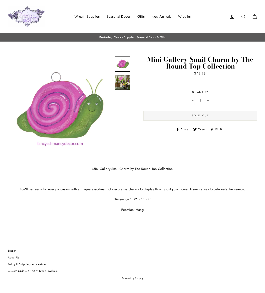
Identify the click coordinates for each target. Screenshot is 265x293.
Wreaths (184, 16)
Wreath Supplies (87, 16)
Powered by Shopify (132, 278)
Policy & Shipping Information (27, 264)
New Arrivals (161, 16)
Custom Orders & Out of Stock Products (33, 271)
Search (12, 251)
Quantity (200, 92)
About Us (13, 257)
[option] (132, 37)
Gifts (141, 16)
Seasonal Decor (119, 16)
